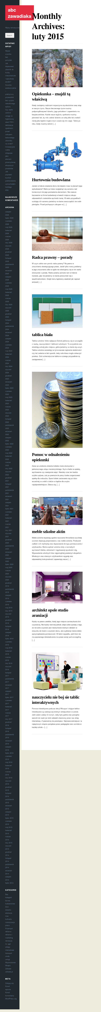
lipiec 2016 (9, 753)
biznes (7, 900)
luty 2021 (8, 530)
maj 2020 (8, 567)
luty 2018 (8, 663)
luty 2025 (8, 304)
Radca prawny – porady (52, 257)
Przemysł (9, 928)
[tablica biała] (57, 311)
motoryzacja (10, 922)
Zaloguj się (9, 983)
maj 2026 (8, 227)
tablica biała (42, 334)
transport (8, 953)
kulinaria (8, 919)
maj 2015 (8, 827)
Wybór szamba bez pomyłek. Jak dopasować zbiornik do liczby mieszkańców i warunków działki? (10, 66)
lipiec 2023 (9, 388)
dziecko (8, 910)
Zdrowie (8, 968)
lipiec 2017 (9, 697)
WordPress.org (11, 998)
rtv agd (8, 944)
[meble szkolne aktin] (57, 511)
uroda (7, 956)
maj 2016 (8, 762)
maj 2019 (8, 607)
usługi (7, 959)
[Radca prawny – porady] (57, 234)
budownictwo (10, 903)
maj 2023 (8, 397)
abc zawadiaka (19, 12)
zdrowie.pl (9, 971)
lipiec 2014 (9, 883)
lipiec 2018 (9, 638)
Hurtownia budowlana (51, 179)
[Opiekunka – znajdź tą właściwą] (57, 68)
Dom (7, 906)
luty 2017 (8, 719)
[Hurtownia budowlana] (57, 154)
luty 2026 (8, 242)
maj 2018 (8, 647)
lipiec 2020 (9, 564)
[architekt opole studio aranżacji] (57, 588)
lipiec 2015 (9, 818)
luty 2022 (8, 468)
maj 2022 (8, 453)
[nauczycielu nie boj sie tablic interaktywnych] (57, 671)
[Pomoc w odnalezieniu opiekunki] (57, 410)
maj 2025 (8, 289)
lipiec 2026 (9, 218)
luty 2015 (8, 842)
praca (7, 925)
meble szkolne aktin (48, 531)
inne (6, 916)
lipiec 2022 (9, 443)
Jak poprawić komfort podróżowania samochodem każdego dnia (10, 180)
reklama (8, 931)
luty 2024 (8, 366)
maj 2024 (8, 351)
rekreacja (8, 940)
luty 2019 (8, 610)
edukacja (8, 913)
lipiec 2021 (9, 508)
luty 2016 (8, 777)
